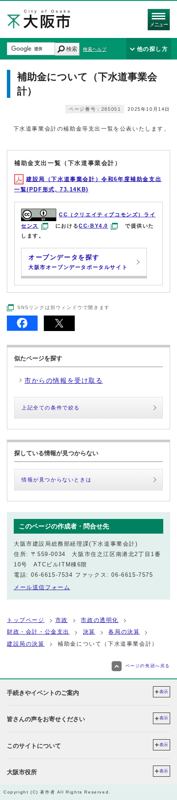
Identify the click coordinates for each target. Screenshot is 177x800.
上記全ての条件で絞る (50, 407)
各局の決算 (124, 631)
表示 (163, 691)
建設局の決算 (26, 644)
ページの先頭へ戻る (147, 665)
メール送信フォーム (42, 587)
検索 (71, 49)
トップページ (26, 620)
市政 (61, 620)
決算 (89, 631)
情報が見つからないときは (56, 479)
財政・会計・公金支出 (38, 631)
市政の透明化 (100, 620)
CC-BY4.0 (93, 226)
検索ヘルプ (95, 49)
